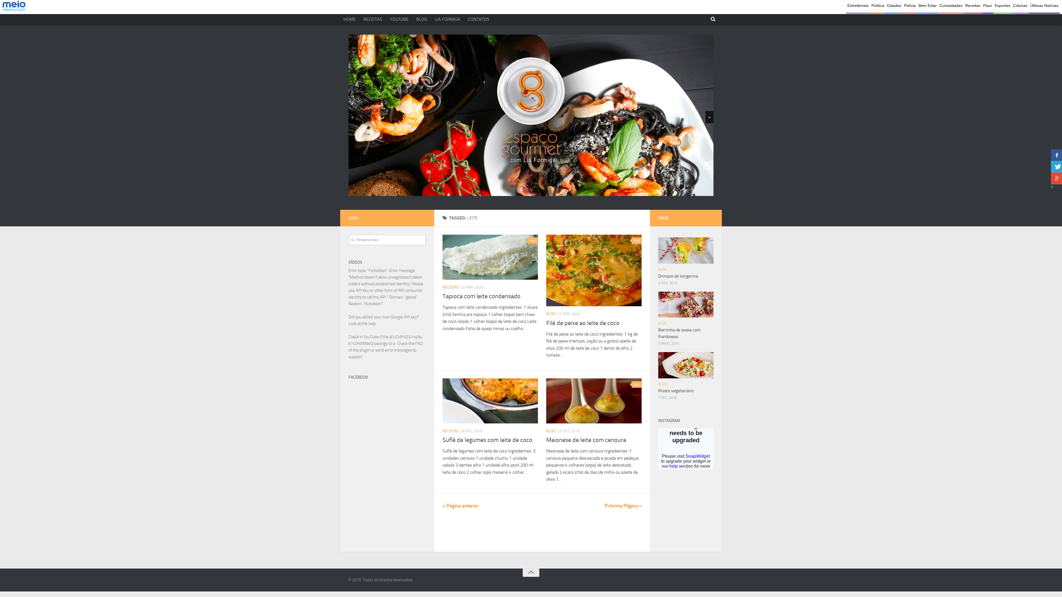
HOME (349, 19)
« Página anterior (460, 506)
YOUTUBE (399, 19)
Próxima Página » (623, 506)
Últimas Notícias (1044, 5)
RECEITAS (372, 19)
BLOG (421, 19)
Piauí (987, 5)
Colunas (1020, 5)
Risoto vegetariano (676, 390)
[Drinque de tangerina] (686, 250)
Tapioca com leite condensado (481, 296)
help (372, 323)
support (355, 356)
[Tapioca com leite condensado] (490, 257)
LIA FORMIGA (447, 19)
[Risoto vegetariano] (686, 365)
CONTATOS (478, 19)
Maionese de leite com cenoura (586, 440)
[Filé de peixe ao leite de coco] (594, 270)
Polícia (910, 5)
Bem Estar (927, 5)
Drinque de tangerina (678, 276)
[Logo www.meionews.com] (14, 7)
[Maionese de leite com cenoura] (594, 400)
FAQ (419, 343)
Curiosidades (950, 5)
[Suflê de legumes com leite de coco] (490, 400)
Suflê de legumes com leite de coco (487, 440)
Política (877, 5)
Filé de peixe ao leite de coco (583, 323)
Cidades (894, 5)
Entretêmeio (858, 5)
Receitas (972, 5)
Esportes (1002, 5)
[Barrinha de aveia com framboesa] (686, 305)
